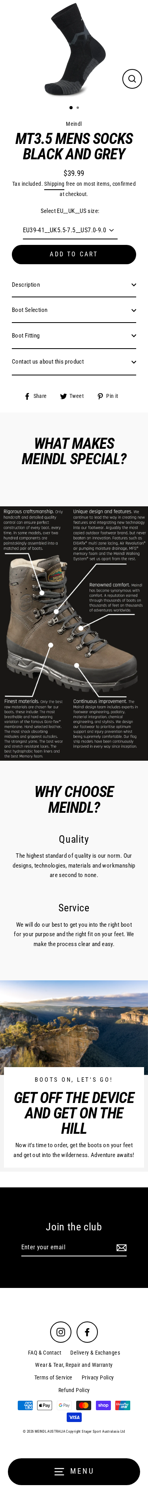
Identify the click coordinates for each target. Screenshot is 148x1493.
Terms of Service (53, 1377)
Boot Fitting (26, 335)
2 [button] (79, 108)
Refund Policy (74, 1390)
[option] (74, 49)
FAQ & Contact (44, 1352)
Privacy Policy (98, 1377)
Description (26, 284)
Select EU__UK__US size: (70, 211)
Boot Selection (29, 310)
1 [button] (71, 108)
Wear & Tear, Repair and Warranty (73, 1365)
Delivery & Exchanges (95, 1352)
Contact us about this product (48, 361)
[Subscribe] (120, 1247)
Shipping (54, 184)
